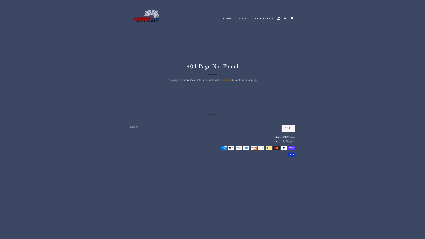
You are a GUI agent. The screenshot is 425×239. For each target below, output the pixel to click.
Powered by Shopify (284, 141)
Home (226, 18)
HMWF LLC (288, 136)
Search (134, 126)
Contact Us (264, 18)
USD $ (286, 128)
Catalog (243, 18)
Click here (226, 79)
